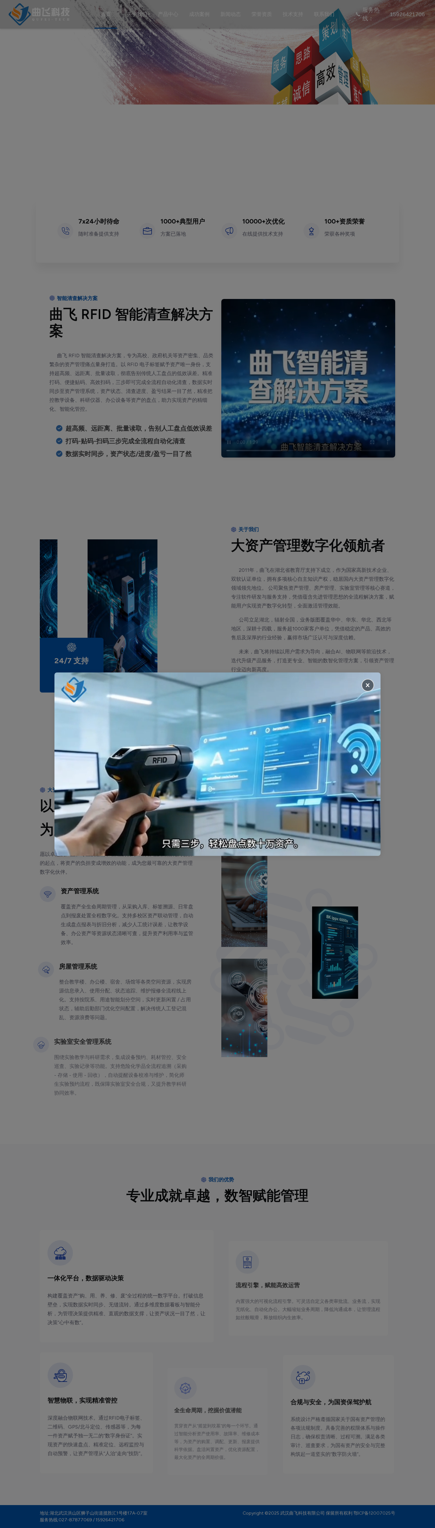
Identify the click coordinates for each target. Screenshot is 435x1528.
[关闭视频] (367, 685)
